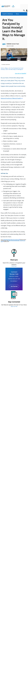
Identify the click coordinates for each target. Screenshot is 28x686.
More (17, 14)
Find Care (14, 266)
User (26, 10)
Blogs (6, 68)
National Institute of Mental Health (11, 98)
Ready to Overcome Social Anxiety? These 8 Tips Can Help (13, 241)
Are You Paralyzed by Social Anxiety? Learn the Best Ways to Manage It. (12, 68)
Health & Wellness (7, 14)
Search (24, 10)
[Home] (10, 6)
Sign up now (14, 306)
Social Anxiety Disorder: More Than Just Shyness (11, 239)
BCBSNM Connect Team (13, 44)
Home (2, 68)
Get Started (14, 286)
